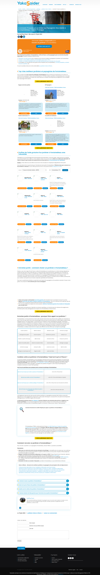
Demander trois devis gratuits (24, 58)
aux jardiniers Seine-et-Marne (45, 66)
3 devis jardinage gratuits (44, 81)
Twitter (71, 558)
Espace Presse (54, 562)
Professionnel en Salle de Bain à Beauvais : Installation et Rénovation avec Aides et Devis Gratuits (40, 471)
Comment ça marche (39, 557)
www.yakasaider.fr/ (23, 504)
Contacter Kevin (37, 242)
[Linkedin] (20, 508)
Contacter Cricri (21, 260)
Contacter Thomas (53, 224)
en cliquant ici (35, 400)
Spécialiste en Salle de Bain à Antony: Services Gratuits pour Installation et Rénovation (37, 472)
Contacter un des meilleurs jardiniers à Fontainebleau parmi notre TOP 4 (34, 59)
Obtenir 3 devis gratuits (44, 46)
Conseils (36, 559)
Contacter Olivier (37, 206)
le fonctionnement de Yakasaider (57, 160)
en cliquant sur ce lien (57, 166)
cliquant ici (61, 574)
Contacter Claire (37, 224)
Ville (50, 170)
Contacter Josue (53, 188)
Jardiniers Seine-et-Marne (46, 9)
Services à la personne (31, 9)
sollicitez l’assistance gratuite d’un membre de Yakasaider (56, 304)
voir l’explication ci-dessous (43, 362)
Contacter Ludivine (37, 188)
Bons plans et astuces (22, 559)
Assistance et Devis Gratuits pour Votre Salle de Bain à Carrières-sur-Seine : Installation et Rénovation (41, 468)
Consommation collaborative (23, 557)
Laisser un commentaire (50, 513)
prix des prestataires (60, 62)
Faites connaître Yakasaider (57, 559)
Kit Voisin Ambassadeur (22, 560)
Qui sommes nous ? (55, 560)
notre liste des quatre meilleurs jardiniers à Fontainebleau (36, 301)
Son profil (30, 188)
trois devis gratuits (39, 300)
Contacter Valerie (53, 242)
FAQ (35, 560)
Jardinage (38, 9)
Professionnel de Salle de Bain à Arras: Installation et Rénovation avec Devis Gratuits (37, 467)
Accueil (19, 9)
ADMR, (62, 457)
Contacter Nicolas (21, 242)
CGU (77, 569)
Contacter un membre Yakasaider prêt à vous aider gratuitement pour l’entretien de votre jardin (39, 61)
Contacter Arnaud (21, 224)
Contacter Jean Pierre (22, 188)
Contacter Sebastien (22, 206)
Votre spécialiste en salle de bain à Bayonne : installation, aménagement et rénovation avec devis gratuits (41, 470)
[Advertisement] (44, 291)
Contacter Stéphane (54, 206)
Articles (24, 9)
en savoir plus (56, 455)
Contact (53, 557)
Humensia (66, 457)
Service (20, 170)
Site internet (24, 113)
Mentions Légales (72, 569)
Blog (36, 562)
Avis (36, 113)
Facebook (69, 558)
